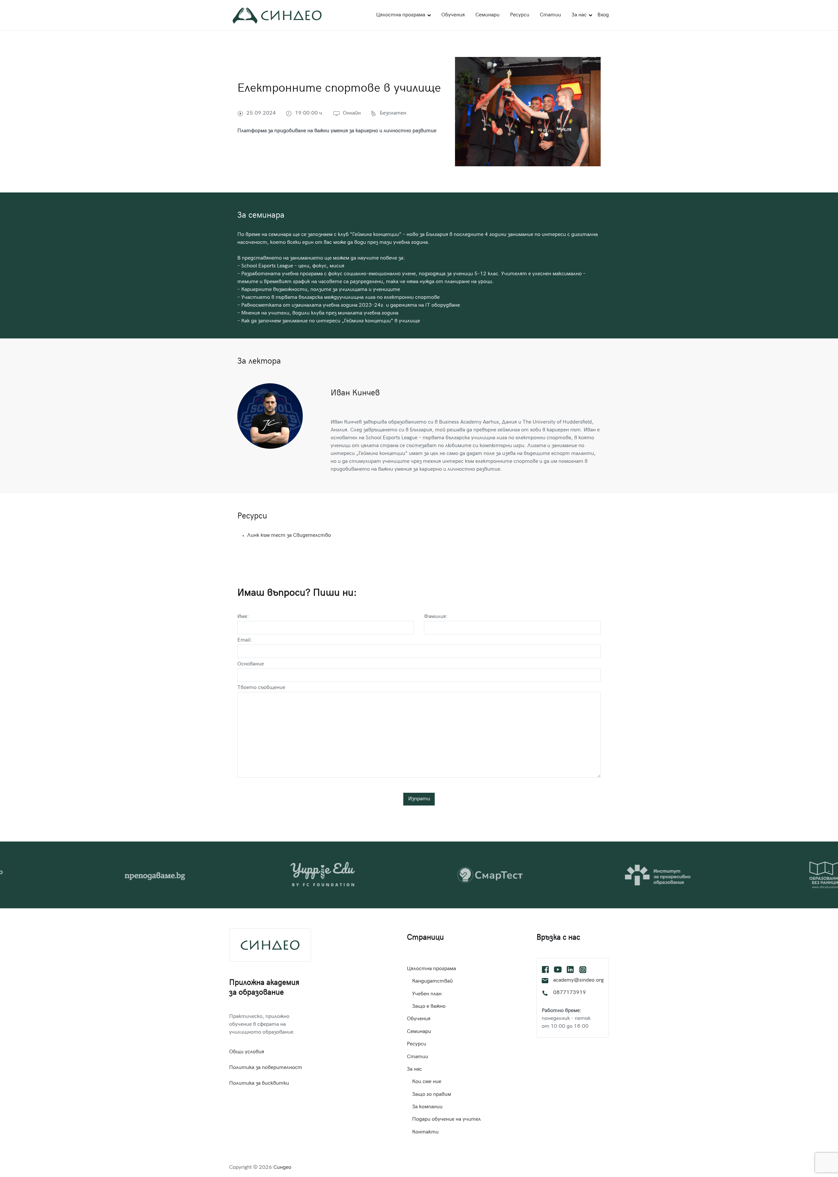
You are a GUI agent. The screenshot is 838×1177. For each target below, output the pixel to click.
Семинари (487, 15)
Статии (550, 15)
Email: (244, 640)
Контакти (425, 1132)
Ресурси (519, 15)
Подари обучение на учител (446, 1119)
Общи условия (246, 1052)
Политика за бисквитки (259, 1083)
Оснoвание (250, 664)
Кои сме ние (426, 1081)
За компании (427, 1107)
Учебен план (427, 994)
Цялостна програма (400, 15)
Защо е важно (429, 1006)
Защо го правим (431, 1094)
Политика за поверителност (265, 1067)
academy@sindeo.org (578, 980)
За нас (579, 15)
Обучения (453, 15)
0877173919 (569, 992)
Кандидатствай (432, 981)
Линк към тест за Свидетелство (289, 535)
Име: (243, 616)
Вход (603, 15)
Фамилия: (435, 616)
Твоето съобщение (261, 687)
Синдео (282, 1167)
